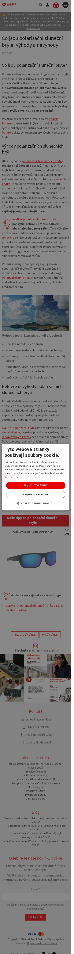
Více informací (12, 477)
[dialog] (35, 477)
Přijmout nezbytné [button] (35, 494)
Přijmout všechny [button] (35, 485)
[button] (36, 503)
